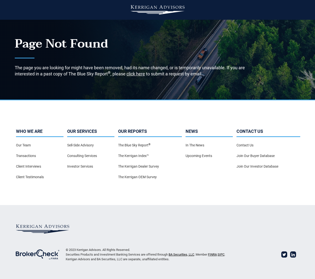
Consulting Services (82, 156)
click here (135, 73)
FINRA (212, 254)
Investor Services (80, 166)
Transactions (26, 156)
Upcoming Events (199, 156)
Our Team (23, 145)
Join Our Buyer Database (255, 156)
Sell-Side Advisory (80, 145)
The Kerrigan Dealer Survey (138, 166)
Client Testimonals (30, 177)
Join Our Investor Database (257, 166)
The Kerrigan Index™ (133, 156)
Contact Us (244, 145)
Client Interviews (28, 166)
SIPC (221, 254)
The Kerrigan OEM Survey (137, 177)
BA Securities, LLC (181, 254)
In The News (195, 145)
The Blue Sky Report (134, 145)
